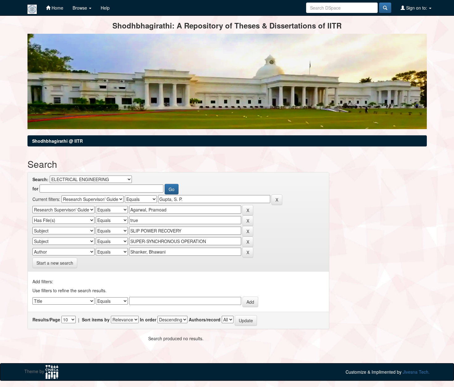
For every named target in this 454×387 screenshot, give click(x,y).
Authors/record (205, 319)
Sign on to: (416, 8)
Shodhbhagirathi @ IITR (57, 141)
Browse (80, 8)
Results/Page (46, 319)
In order (148, 319)
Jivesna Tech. (416, 372)
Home (56, 8)
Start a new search (54, 263)
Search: (40, 179)
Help (105, 8)
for (35, 188)
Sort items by (96, 319)
